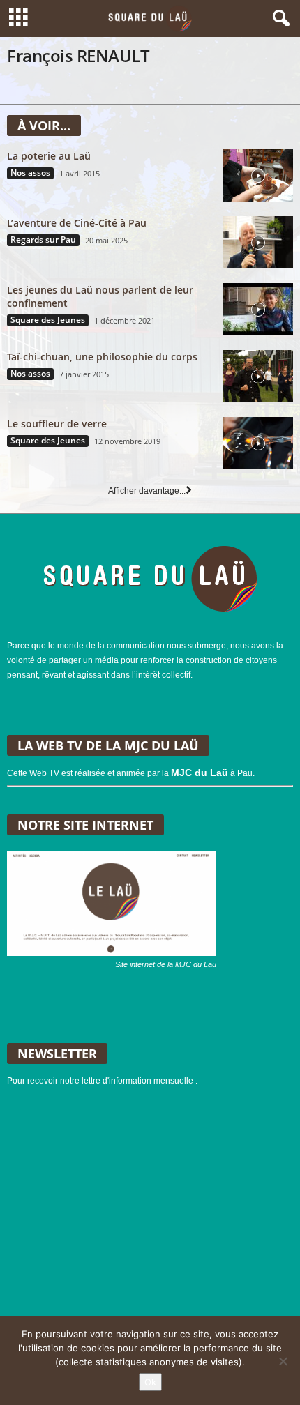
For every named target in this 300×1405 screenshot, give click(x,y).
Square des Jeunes (47, 320)
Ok (150, 1382)
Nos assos (30, 173)
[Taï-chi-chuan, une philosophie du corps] (258, 376)
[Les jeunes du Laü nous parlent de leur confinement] (258, 309)
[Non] (283, 1361)
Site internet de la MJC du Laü (165, 964)
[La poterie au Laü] (258, 175)
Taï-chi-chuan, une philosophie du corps (102, 356)
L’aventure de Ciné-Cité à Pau (77, 222)
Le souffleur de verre (57, 423)
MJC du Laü (199, 772)
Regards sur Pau (43, 239)
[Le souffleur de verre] (258, 443)
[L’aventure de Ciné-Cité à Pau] (258, 242)
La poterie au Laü (49, 155)
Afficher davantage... (147, 491)
